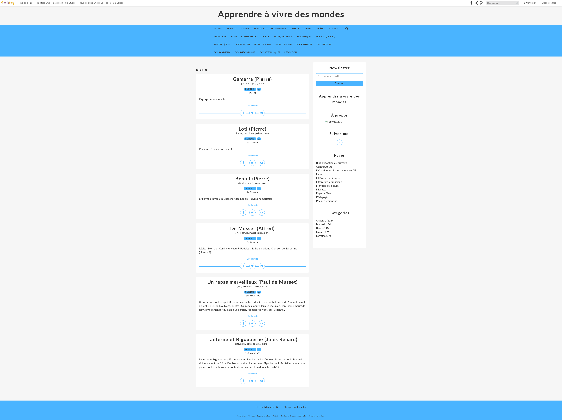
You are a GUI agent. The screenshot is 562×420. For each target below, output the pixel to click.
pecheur (258, 133)
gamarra (245, 84)
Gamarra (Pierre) (252, 79)
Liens (319, 174)
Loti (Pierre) (253, 129)
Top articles (241, 416)
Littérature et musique (329, 182)
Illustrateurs (249, 37)
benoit (250, 183)
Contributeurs (324, 167)
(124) (323, 224)
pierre (261, 84)
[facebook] (471, 3)
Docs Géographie (245, 52)
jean (239, 287)
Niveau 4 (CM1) (262, 44)
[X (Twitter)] (476, 3)
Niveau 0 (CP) (304, 37)
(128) (324, 220)
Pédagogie (220, 37)
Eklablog (302, 407)
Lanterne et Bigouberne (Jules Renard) (252, 339)
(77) (323, 236)
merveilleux (248, 287)
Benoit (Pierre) (252, 179)
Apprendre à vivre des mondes (281, 14)
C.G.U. (275, 416)
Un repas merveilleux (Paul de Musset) (252, 282)
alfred (238, 233)
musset (252, 233)
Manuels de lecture (327, 186)
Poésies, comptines (327, 201)
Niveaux (321, 189)
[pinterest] (481, 3)
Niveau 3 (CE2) (242, 44)
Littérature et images (328, 178)
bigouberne (240, 344)
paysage (253, 84)
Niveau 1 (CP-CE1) (325, 37)
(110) (322, 228)
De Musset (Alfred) (252, 228)
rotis (262, 287)
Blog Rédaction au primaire (331, 163)
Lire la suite (252, 106)
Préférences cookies (316, 416)
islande (239, 133)
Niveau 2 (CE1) (221, 44)
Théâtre (320, 29)
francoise (251, 344)
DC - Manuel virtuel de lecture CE (336, 170)
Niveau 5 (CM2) (283, 44)
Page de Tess (323, 193)
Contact (251, 416)
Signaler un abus (263, 416)
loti (245, 133)
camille (245, 233)
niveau (251, 133)
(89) (322, 232)
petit (258, 344)
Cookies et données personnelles (293, 416)
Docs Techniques (270, 52)
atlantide (242, 183)
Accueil (218, 29)
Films (234, 37)
